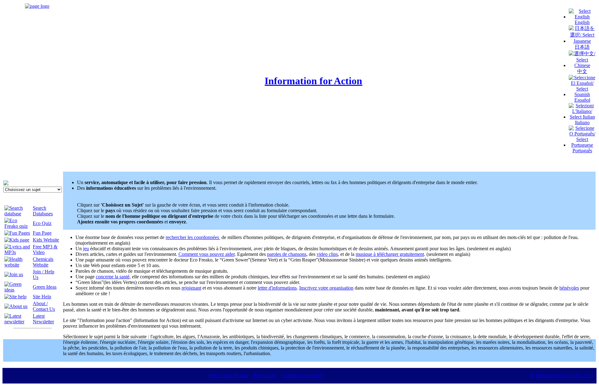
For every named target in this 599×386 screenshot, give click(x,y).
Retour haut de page (228, 375)
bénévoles (569, 288)
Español (582, 100)
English (582, 22)
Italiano (582, 122)
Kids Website (46, 239)
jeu (86, 248)
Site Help (42, 296)
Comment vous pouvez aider (206, 254)
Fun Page (42, 233)
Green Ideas (44, 287)
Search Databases (43, 210)
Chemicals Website (43, 262)
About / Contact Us (44, 306)
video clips (327, 254)
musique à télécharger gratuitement (390, 254)
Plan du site (264, 375)
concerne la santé (112, 276)
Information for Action (313, 80)
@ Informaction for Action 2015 (561, 375)
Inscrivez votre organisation (326, 288)
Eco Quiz (42, 223)
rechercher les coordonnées (193, 237)
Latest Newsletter (43, 318)
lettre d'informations (277, 288)
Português (582, 150)
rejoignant (191, 288)
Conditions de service (302, 375)
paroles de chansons (286, 254)
